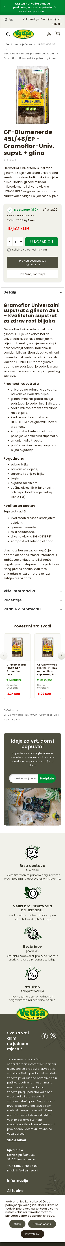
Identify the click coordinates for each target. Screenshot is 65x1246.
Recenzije (13, 600)
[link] (49, 34)
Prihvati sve (32, 1234)
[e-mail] (11, 18)
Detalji (10, 292)
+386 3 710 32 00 (26, 1166)
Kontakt (56, 24)
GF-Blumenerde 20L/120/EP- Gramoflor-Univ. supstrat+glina (47, 669)
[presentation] (7, 7)
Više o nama (16, 1140)
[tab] (32, 291)
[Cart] (57, 34)
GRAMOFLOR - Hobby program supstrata (29, 53)
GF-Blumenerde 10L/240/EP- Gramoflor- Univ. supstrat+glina (16, 669)
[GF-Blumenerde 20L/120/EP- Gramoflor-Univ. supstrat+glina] (48, 647)
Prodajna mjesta (51, 19)
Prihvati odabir (42, 1224)
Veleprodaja (31, 19)
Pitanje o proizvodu (22, 609)
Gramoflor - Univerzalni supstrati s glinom (30, 58)
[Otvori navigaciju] (7, 34)
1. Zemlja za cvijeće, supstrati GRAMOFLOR (30, 44)
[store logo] (23, 34)
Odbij (17, 1224)
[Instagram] (53, 1037)
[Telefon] (5, 18)
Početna (9, 710)
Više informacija (19, 591)
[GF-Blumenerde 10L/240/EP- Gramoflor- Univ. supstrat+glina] (17, 647)
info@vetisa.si (27, 1170)
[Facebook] (45, 1037)
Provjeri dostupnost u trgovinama (32, 262)
